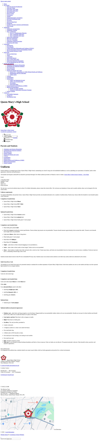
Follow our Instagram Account (17, 80)
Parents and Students (9, 63)
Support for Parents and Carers (14, 70)
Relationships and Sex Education (18, 73)
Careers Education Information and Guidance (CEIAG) (20, 48)
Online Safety (13, 74)
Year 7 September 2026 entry (17, 34)
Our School (6, 5)
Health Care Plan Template (16, 88)
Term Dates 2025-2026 (12, 9)
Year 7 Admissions (11, 31)
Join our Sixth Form (12, 54)
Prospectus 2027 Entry (12, 42)
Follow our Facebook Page (16, 81)
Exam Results (10, 47)
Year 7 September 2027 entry (17, 35)
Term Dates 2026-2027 (12, 10)
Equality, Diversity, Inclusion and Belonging (17, 24)
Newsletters (13, 83)
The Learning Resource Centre (14, 51)
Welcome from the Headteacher (14, 6)
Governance (10, 15)
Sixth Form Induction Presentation (15, 60)
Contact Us (6, 92)
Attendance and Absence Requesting (16, 65)
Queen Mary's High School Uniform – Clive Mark (76, 174)
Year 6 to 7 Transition (12, 40)
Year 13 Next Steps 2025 (13, 59)
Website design (4, 434)
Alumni (9, 16)
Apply (8, 55)
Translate (15, 137)
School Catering (11, 69)
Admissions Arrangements (13, 29)
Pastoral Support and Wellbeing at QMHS (17, 85)
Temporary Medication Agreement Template (20, 90)
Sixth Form (6, 52)
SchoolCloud (10, 374)
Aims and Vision (11, 8)
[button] (4, 134)
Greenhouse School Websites (17, 434)
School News (10, 79)
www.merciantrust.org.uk (28, 384)
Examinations (10, 77)
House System (10, 13)
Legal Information (9, 432)
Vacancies (9, 20)
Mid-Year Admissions (12, 38)
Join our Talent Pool (12, 22)
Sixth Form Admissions (12, 37)
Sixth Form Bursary (11, 58)
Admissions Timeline (12, 30)
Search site (3, 438)
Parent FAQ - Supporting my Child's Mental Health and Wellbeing (26, 72)
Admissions (6, 27)
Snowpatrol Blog (14, 84)
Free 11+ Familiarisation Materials (18, 33)
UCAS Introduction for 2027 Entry (15, 62)
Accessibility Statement (12, 94)
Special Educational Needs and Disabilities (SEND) (19, 49)
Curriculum (6, 44)
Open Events (10, 26)
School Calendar (11, 91)
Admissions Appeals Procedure (14, 41)
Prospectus (9, 23)
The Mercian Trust (11, 97)
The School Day (11, 12)
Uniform (9, 76)
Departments (10, 45)
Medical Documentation (13, 87)
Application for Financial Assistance (15, 66)
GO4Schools (4, 374)
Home (5, 4)
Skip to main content (6, 1)
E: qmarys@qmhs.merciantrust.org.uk (10, 365)
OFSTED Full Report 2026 (13, 19)
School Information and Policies (14, 17)
